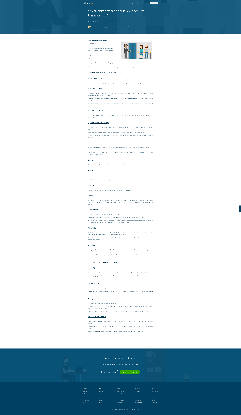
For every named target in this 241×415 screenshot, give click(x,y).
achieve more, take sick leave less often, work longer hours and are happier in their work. (126, 132)
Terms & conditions (155, 391)
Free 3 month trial (86, 400)
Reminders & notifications (121, 398)
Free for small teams (120, 402)
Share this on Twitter (89, 21)
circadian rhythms (92, 277)
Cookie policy (154, 395)
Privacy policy (154, 393)
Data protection (154, 398)
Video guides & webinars (103, 395)
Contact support (101, 402)
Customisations (138, 400)
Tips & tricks (101, 400)
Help (137, 3)
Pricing (131, 3)
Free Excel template (138, 402)
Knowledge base (101, 393)
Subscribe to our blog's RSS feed (97, 21)
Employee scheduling (120, 391)
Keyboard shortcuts (102, 398)
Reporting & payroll (120, 395)
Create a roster (154, 3)
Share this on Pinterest (95, 21)
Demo (142, 3)
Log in (147, 3)
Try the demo (85, 393)
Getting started (101, 391)
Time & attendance (120, 393)
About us (84, 402)
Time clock (137, 398)
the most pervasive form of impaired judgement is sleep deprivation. (135, 273)
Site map (153, 400)
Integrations (137, 393)
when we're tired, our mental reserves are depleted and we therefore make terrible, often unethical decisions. (126, 291)
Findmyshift (103, 409)
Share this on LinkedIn (93, 21)
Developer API (137, 391)
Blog (136, 395)
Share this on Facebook (91, 21)
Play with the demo (129, 372)
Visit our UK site (154, 402)
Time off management (120, 400)
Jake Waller (99, 27)
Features (125, 3)
